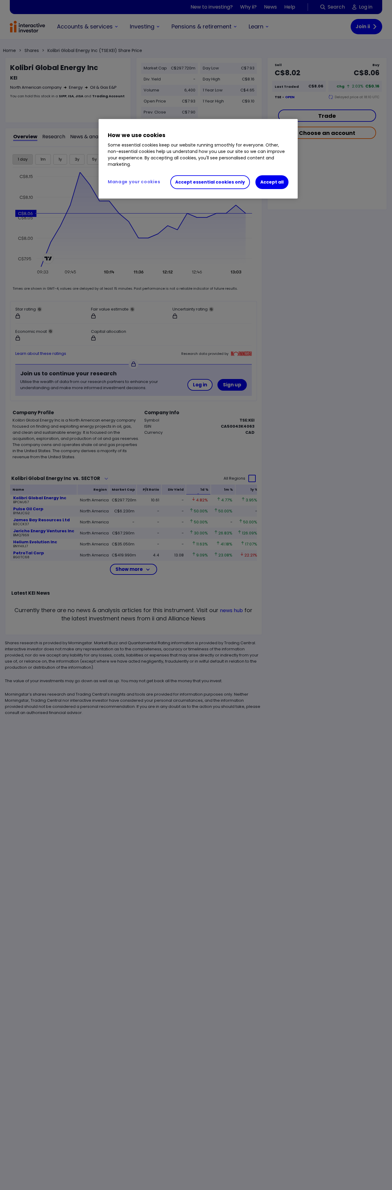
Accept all (272, 182)
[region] (198, 159)
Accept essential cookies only (210, 182)
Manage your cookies (134, 182)
